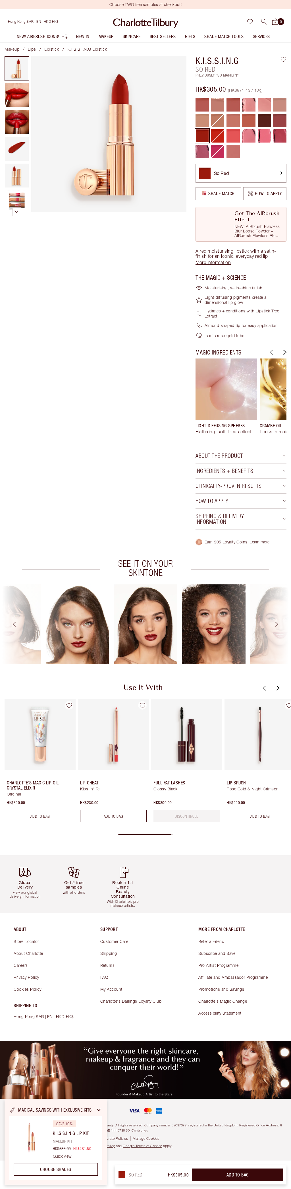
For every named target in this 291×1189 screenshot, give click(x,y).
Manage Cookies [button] (146, 1138)
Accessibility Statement (220, 1013)
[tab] (17, 68)
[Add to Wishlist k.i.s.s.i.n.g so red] (283, 59)
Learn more (259, 541)
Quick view (62, 1156)
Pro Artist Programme (218, 965)
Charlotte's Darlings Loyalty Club (131, 1001)
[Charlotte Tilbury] (145, 21)
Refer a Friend (211, 941)
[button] (264, 21)
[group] (226, 398)
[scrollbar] (145, 834)
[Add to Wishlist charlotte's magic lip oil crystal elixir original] (69, 705)
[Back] (270, 352)
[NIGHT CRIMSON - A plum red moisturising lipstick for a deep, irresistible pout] (264, 120)
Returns (107, 965)
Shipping (108, 953)
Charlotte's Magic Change (222, 1001)
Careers (21, 965)
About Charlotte (28, 953)
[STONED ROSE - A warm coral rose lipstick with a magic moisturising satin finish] (248, 120)
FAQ (104, 977)
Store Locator (26, 941)
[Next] (284, 352)
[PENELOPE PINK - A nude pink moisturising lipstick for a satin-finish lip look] (279, 105)
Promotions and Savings (221, 989)
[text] (187, 816)
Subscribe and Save (216, 953)
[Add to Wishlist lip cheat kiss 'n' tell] (142, 705)
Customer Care (114, 941)
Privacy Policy (26, 977)
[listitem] (42, 37)
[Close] (98, 1109)
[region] (56, 1142)
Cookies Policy (27, 989)
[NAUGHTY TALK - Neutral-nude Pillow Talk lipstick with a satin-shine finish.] (233, 151)
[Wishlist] (250, 21)
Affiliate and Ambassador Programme (233, 977)
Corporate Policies (113, 1138)
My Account (111, 989)
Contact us (140, 1130)
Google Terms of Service (142, 1146)
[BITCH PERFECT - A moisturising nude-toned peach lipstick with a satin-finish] (233, 120)
